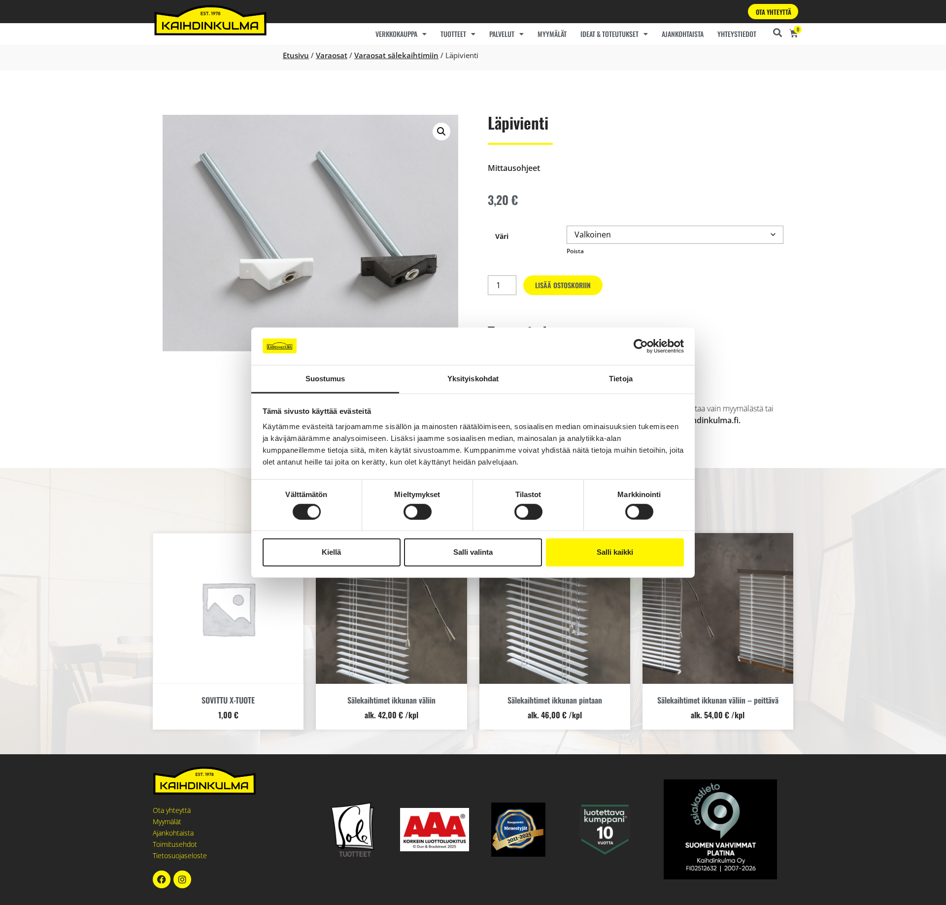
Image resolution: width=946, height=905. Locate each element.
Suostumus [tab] (325, 378)
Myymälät (552, 34)
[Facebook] (161, 879)
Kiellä (331, 552)
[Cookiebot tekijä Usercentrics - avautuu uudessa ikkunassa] (641, 346)
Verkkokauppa (396, 34)
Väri (501, 236)
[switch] (418, 511)
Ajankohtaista (683, 34)
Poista (575, 251)
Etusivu (296, 55)
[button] (441, 131)
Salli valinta (473, 552)
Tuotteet (453, 34)
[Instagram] (182, 879)
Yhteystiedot (736, 34)
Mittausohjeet (514, 168)
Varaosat (331, 55)
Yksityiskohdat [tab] (473, 378)
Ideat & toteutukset (609, 34)
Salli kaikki (615, 552)
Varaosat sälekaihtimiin (396, 55)
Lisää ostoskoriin (563, 285)
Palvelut (501, 34)
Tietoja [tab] (621, 378)
